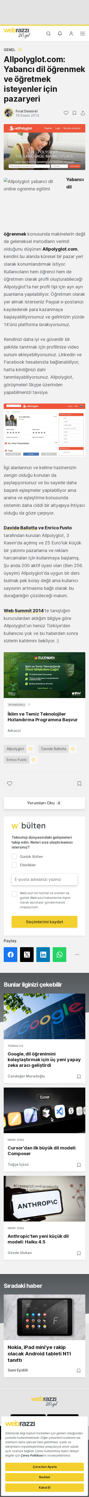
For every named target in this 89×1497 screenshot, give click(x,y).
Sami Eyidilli (18, 1370)
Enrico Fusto (17, 760)
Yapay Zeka (15, 1140)
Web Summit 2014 (24, 610)
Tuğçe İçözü (18, 1164)
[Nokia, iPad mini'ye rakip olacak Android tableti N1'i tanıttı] (44, 1317)
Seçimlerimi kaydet (44, 921)
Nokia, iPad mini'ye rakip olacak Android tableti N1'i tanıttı (39, 1353)
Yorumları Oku (43, 802)
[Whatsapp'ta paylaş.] (61, 954)
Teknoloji (15, 1046)
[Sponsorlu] (44, 675)
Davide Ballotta (20, 527)
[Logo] (17, 32)
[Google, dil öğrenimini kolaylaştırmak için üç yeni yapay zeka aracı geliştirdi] (44, 1016)
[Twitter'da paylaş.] (28, 954)
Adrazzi (14, 730)
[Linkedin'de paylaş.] (44, 954)
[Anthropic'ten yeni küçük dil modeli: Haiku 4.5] (44, 1198)
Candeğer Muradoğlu (26, 1076)
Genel (9, 50)
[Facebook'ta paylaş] (12, 954)
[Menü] (82, 34)
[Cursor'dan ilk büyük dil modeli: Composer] (44, 1110)
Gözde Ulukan (20, 1253)
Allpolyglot (15, 749)
